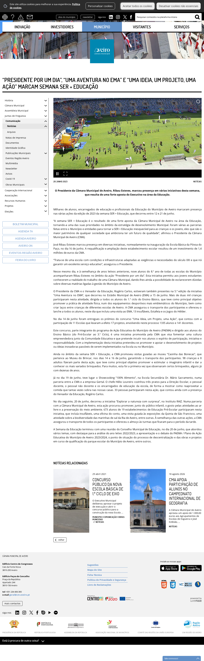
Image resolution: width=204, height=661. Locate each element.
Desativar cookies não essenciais (178, 6)
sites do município (66, 17)
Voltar (61, 539)
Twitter (125, 16)
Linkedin (111, 16)
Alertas (21, 17)
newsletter (88, 17)
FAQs (13, 17)
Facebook (131, 16)
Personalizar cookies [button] (100, 6)
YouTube (49, 613)
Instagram (118, 16)
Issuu (43, 613)
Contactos (30, 17)
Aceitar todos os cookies (137, 6)
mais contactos (12, 603)
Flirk (56, 613)
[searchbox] (168, 17)
